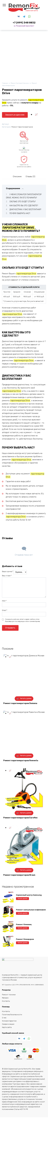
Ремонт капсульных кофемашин (31, 910)
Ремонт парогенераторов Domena (20, 703)
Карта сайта (7, 1027)
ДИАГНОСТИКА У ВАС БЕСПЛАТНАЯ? (25, 209)
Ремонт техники (9, 995)
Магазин (5, 998)
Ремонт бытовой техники (20, 83)
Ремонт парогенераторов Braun (19, 875)
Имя (4, 601)
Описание (17, 176)
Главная (5, 83)
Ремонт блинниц (24, 924)
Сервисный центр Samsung (29, 895)
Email (4, 610)
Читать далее (25, 698)
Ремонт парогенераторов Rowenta (20, 760)
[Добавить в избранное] (31, 114)
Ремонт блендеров (25, 939)
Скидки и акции (8, 1024)
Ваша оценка (7, 571)
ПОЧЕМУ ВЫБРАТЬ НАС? (19, 213)
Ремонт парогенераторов (22, 127)
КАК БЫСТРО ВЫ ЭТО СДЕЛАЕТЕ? (23, 205)
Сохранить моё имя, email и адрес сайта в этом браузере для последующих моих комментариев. (22, 620)
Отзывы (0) (30, 176)
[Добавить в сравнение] (36, 114)
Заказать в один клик (14, 115)
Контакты (6, 1001)
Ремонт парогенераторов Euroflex (20, 818)
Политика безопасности (12, 1015)
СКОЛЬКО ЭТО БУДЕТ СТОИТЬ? (22, 201)
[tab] (17, 176)
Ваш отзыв (7, 576)
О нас (4, 1018)
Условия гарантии (9, 1021)
